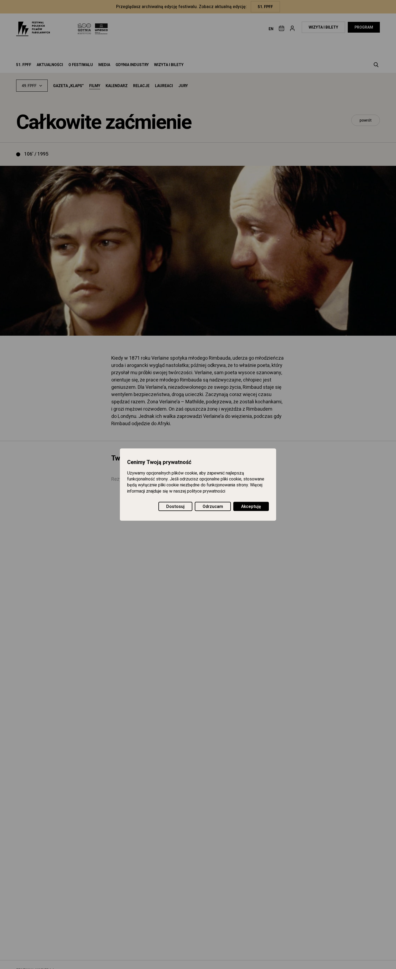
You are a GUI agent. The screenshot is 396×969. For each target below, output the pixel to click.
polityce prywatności (206, 491)
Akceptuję (251, 506)
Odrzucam (213, 506)
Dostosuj (175, 506)
